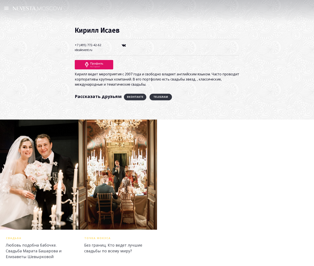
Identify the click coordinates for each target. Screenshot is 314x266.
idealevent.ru (83, 50)
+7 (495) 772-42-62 (88, 45)
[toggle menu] (7, 8)
